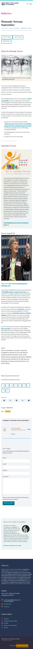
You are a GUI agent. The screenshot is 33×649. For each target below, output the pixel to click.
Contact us (6, 607)
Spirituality (7, 411)
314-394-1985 (7, 604)
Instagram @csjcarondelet (10, 621)
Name (5, 458)
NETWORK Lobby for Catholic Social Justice (14, 292)
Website (5, 471)
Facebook (6, 619)
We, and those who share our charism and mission (14, 572)
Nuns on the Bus (5, 329)
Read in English (7, 37)
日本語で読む (6, 42)
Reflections (10, 408)
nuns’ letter (21, 309)
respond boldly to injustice (12, 584)
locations (27, 581)
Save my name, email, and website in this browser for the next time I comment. (16, 499)
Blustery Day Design (8, 640)
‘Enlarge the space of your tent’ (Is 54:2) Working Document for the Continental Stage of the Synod (17, 125)
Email (5, 464)
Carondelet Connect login (22, 646)
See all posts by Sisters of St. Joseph (12, 546)
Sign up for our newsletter (10, 626)
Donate (6, 628)
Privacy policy (13, 646)
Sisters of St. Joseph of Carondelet (10, 28)
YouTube (6, 623)
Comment (6, 477)
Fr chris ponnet (16, 428)
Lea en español (18, 37)
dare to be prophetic (25, 584)
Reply (28, 429)
